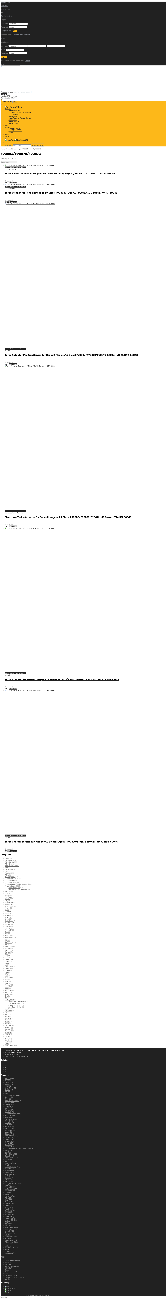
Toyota (7, 891)
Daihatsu (8, 1018)
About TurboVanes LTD (13, 1261)
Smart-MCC (9, 906)
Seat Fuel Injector (15, 1005)
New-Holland (9, 937)
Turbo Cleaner (14, 123)
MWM (6, 939)
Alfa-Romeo (9, 1046)
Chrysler (8, 1029)
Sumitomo (8, 897)
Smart (7, 908)
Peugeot (8, 930)
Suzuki (7, 895)
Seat (6, 913)
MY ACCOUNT (6, 2)
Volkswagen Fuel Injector (18, 1001)
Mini (6, 945)
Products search (7, 92)
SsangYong (9, 902)
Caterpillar (8, 1033)
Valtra (7, 875)
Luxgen (7, 956)
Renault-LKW (9, 923)
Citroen (7, 1027)
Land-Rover (9, 967)
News (7, 134)
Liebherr (8, 961)
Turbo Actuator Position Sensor (20, 118)
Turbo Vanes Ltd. (11, 169)
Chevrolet (8, 1031)
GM (6, 998)
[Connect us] (5, 1064)
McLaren (8, 948)
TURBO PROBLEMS (15, 131)
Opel (6, 934)
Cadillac (7, 1036)
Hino (6, 996)
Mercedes (8, 946)
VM (6, 871)
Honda (7, 992)
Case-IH (7, 1035)
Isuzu (7, 989)
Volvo (7, 868)
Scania (7, 915)
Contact (8, 136)
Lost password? (6, 31)
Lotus (7, 957)
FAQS (7, 138)
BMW (6, 1038)
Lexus (7, 963)
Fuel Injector (13, 116)
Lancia (7, 968)
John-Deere (9, 978)
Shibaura (8, 912)
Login (27, 61)
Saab (6, 917)
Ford (6, 1009)
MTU (6, 941)
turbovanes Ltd (44, 1295)
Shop (6, 1273)
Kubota (7, 970)
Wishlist (7, 1279)
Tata (6, 893)
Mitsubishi (8, 943)
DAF (6, 1020)
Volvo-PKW (8, 860)
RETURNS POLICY (15, 129)
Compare (8, 1264)
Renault (7, 351)
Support (7, 127)
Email (3, 49)
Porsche (8, 926)
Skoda (7, 910)
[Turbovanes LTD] (10, 90)
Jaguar (7, 985)
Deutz (7, 1016)
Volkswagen (9, 869)
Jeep (6, 981)
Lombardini (9, 959)
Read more (13, 183)
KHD (6, 976)
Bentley (7, 1040)
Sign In (3, 16)
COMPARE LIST (6, 9)
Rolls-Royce (9, 921)
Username (5, 23)
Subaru (7, 899)
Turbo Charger (14, 122)
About (7, 125)
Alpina (7, 1044)
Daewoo (7, 1022)
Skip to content (6, 102)
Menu (14, 101)
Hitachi (7, 994)
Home (3, 149)
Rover (7, 919)
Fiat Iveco (8, 1011)
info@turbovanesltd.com (19, 1056)
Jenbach (8, 979)
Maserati (8, 952)
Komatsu (8, 972)
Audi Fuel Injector (15, 1007)
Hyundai (8, 990)
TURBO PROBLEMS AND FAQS (15, 1277)
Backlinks (8, 1262)
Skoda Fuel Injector (16, 1003)
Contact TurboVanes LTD (14, 1266)
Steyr (7, 901)
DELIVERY (12, 133)
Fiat (6, 1012)
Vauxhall (8, 873)
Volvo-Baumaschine (12, 866)
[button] (6, 142)
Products (8, 109)
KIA (6, 974)
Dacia (7, 1024)
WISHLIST (4, 6)
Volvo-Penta (9, 862)
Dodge (7, 1014)
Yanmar (7, 858)
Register (10, 16)
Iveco (7, 987)
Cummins (8, 1025)
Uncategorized (10, 877)
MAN (6, 954)
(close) (3, 38)
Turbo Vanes (13, 120)
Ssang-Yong (9, 904)
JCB (6, 983)
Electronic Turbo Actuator (21, 112)
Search (4, 94)
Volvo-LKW (8, 864)
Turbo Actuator (14, 111)
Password (5, 27)
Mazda (7, 950)
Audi (6, 1042)
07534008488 (12, 96)
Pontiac (7, 928)
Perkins (7, 932)
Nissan (7, 935)
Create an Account (21, 35)
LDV (6, 965)
